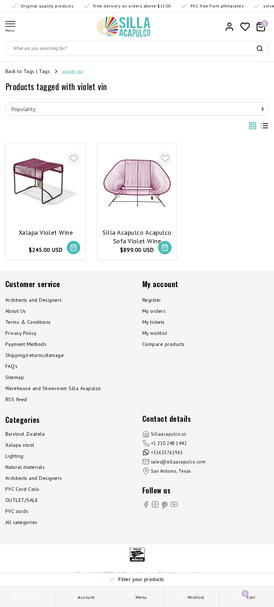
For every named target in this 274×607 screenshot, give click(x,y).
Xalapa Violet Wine (46, 232)
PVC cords (16, 511)
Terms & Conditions (28, 322)
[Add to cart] (73, 247)
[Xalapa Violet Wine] (45, 183)
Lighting (14, 456)
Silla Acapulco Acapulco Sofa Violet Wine (136, 236)
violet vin (72, 71)
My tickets (153, 322)
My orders (154, 311)
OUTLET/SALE (21, 500)
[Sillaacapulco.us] (123, 27)
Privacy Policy (21, 333)
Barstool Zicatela (25, 434)
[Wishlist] (245, 27)
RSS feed (16, 399)
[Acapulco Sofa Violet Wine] (137, 183)
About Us (15, 311)
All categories (21, 522)
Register (151, 300)
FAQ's (11, 366)
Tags (44, 71)
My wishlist (154, 333)
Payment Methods (25, 344)
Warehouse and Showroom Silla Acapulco (53, 388)
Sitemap (14, 377)
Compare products (163, 344)
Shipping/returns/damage (34, 355)
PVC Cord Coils (22, 489)
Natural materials (25, 467)
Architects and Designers (33, 300)
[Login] (229, 27)
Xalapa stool (20, 445)
